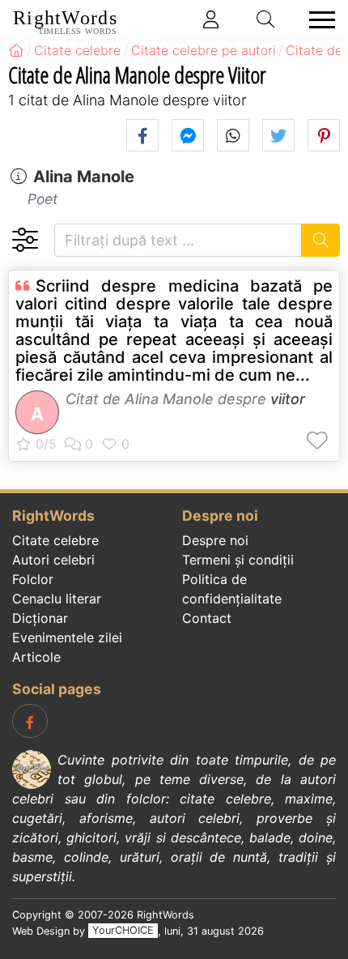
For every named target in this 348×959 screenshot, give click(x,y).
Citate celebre (55, 540)
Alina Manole (83, 176)
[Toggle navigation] (317, 20)
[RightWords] (16, 50)
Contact (206, 618)
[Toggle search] (266, 19)
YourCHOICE (123, 931)
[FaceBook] (30, 721)
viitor (287, 398)
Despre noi (215, 540)
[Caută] (321, 240)
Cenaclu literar (56, 598)
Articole (36, 657)
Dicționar (40, 618)
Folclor (32, 579)
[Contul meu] (211, 19)
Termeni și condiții (238, 560)
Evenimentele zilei (67, 637)
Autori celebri (53, 560)
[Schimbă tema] (24, 240)
